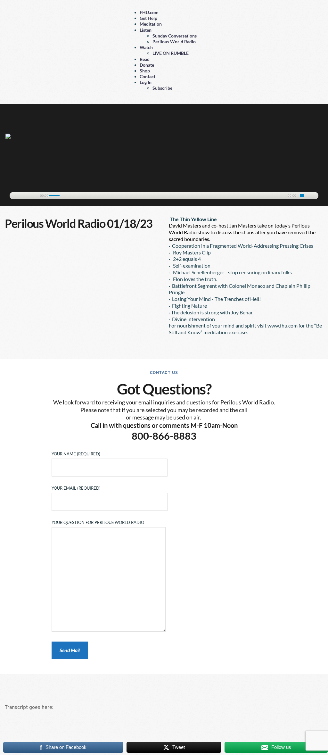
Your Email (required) (76, 488)
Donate (147, 65)
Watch (146, 47)
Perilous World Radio (174, 41)
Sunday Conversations (174, 35)
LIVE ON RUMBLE (170, 53)
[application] (164, 194)
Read (145, 59)
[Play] (17, 196)
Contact (147, 76)
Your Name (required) (76, 453)
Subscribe (162, 88)
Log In (146, 82)
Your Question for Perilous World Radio (98, 522)
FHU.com (149, 12)
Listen (146, 30)
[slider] (302, 195)
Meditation (151, 24)
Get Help (148, 18)
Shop (145, 70)
